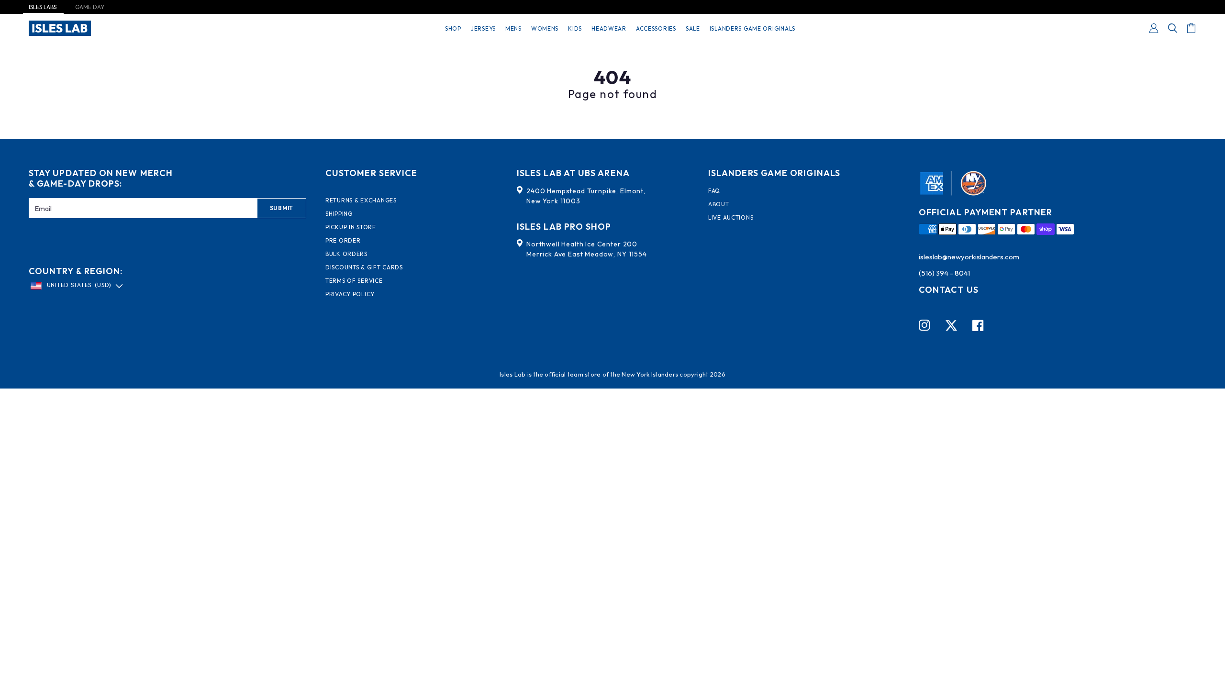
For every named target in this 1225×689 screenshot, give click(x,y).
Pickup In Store (350, 227)
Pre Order (342, 241)
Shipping (339, 214)
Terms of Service (354, 281)
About (718, 204)
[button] (1173, 28)
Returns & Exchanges (361, 200)
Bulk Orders (346, 254)
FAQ (714, 191)
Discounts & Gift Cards (364, 267)
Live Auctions (730, 218)
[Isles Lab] (60, 28)
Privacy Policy (350, 294)
